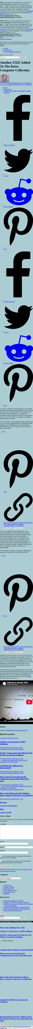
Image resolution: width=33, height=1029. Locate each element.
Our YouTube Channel (10, 890)
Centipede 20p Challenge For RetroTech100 (16, 907)
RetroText (6, 893)
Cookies (6, 48)
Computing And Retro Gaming (14, 84)
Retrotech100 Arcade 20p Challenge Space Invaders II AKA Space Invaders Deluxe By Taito (16, 1019)
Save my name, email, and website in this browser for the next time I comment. (15, 857)
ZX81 (25, 730)
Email (2, 847)
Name (2, 841)
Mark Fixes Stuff (8, 888)
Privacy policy (8, 50)
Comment (3, 824)
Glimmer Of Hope (9, 887)
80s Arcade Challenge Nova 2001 (13, 901)
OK (2, 1024)
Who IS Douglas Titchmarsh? (12, 52)
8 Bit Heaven (7, 885)
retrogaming (15, 730)
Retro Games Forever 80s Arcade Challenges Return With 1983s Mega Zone (14, 779)
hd (11, 730)
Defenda (7, 730)
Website (2, 850)
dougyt (12, 83)
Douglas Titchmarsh (6, 39)
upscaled (21, 730)
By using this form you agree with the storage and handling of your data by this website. (15, 861)
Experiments (28, 84)
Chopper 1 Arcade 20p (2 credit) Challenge (16, 902)
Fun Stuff (20, 749)
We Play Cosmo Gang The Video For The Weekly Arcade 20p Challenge (16, 754)
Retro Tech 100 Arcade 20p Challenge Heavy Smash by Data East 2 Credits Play (16, 794)
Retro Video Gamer (9, 892)
